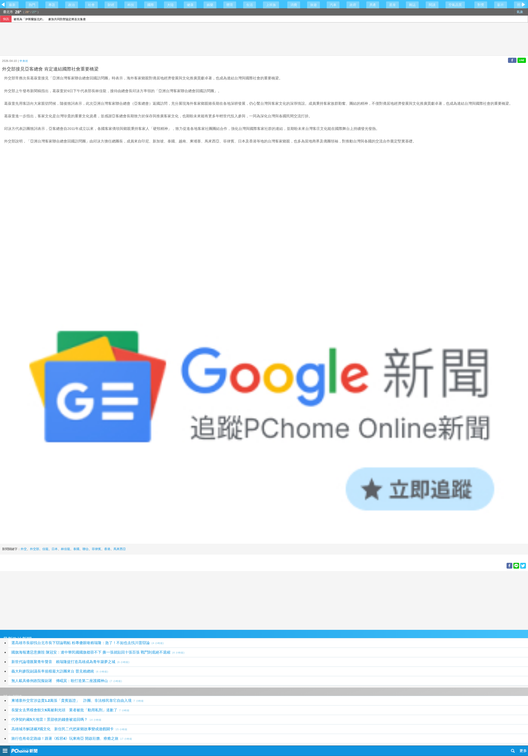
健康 (190, 5)
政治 (71, 5)
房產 (372, 5)
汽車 (333, 5)
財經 (111, 5)
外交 (24, 549)
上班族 (271, 5)
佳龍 (45, 549)
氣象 (520, 12)
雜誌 (412, 5)
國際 (150, 5)
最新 (12, 5)
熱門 (32, 5)
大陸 (170, 5)
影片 (500, 5)
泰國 (76, 549)
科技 (130, 5)
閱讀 (432, 5)
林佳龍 (65, 549)
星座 (392, 5)
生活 (249, 5)
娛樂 (210, 5)
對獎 (480, 5)
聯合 (85, 549)
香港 (107, 549)
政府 (353, 5)
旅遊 (313, 5)
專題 (51, 5)
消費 (293, 5)
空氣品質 (455, 5)
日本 (55, 549)
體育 (229, 5)
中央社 (24, 60)
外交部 (34, 549)
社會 (91, 5)
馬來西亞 (119, 549)
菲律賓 (96, 549)
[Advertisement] (124, 600)
